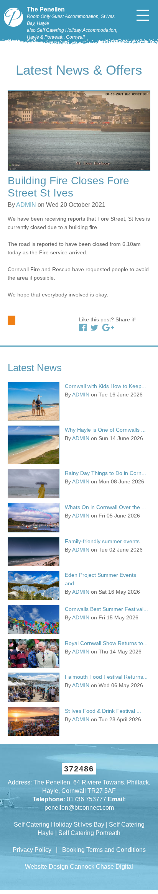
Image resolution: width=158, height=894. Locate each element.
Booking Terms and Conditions (104, 850)
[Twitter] (94, 327)
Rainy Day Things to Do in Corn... (105, 473)
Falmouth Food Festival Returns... (106, 677)
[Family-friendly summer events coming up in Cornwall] (33, 552)
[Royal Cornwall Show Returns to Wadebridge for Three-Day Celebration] (33, 653)
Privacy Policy (32, 850)
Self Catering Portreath (89, 833)
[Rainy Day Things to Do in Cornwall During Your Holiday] (33, 483)
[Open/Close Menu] (142, 15)
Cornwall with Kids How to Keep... (105, 386)
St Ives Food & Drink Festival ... (103, 711)
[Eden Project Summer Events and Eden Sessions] (33, 585)
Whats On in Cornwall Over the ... (105, 507)
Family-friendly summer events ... (105, 541)
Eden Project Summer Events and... (100, 579)
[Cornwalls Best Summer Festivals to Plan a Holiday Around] (33, 619)
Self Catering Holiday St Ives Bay (59, 824)
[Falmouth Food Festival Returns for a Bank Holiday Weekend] (33, 687)
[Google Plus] (108, 327)
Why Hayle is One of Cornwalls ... (105, 430)
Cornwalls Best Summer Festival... (106, 609)
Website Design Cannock (59, 866)
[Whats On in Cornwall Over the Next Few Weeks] (33, 517)
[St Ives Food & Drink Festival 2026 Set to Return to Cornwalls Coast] (33, 721)
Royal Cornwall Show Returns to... (106, 643)
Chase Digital (114, 866)
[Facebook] (83, 327)
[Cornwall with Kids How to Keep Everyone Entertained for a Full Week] (33, 401)
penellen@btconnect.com (79, 807)
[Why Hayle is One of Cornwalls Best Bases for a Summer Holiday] (33, 445)
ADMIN (26, 204)
